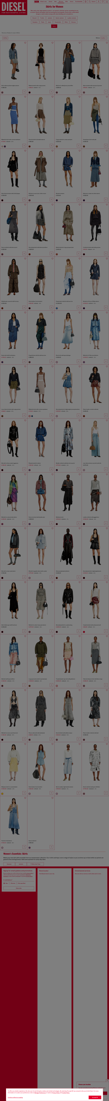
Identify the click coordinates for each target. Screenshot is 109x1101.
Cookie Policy (65, 1092)
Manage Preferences (40, 1092)
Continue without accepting (15, 1097)
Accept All (95, 1097)
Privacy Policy (56, 1092)
